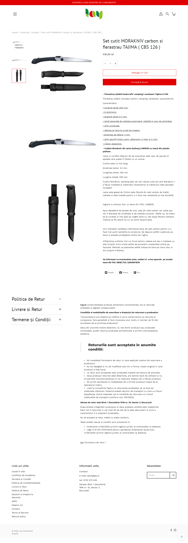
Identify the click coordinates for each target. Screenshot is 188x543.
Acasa (15, 32)
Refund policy (19, 516)
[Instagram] (175, 530)
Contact (16, 509)
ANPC (14, 501)
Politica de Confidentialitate (26, 483)
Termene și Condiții (31, 319)
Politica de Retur (28, 299)
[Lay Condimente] (94, 14)
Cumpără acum (139, 82)
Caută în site (18, 471)
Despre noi (17, 505)
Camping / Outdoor (29, 32)
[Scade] (105, 63)
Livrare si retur (19, 487)
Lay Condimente (26, 531)
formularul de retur (111, 360)
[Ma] (115, 63)
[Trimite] (173, 475)
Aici (82, 442)
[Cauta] (167, 14)
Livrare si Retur (27, 309)
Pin (138, 273)
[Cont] (161, 14)
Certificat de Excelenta (23, 475)
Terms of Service (20, 512)
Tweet (111, 273)
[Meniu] (15, 14)
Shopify (15, 534)
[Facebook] (171, 530)
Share (125, 273)
